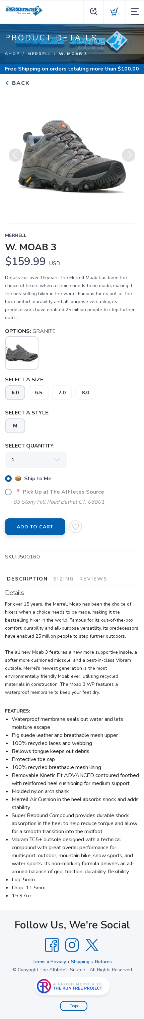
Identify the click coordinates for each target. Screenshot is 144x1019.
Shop (12, 53)
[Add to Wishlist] (75, 526)
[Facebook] (52, 945)
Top (74, 1006)
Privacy (58, 962)
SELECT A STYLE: (27, 412)
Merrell (39, 53)
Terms (39, 962)
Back (20, 83)
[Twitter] (92, 945)
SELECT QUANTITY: (30, 446)
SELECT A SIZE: (25, 379)
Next (128, 155)
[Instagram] (72, 945)
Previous (15, 155)
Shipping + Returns (91, 962)
